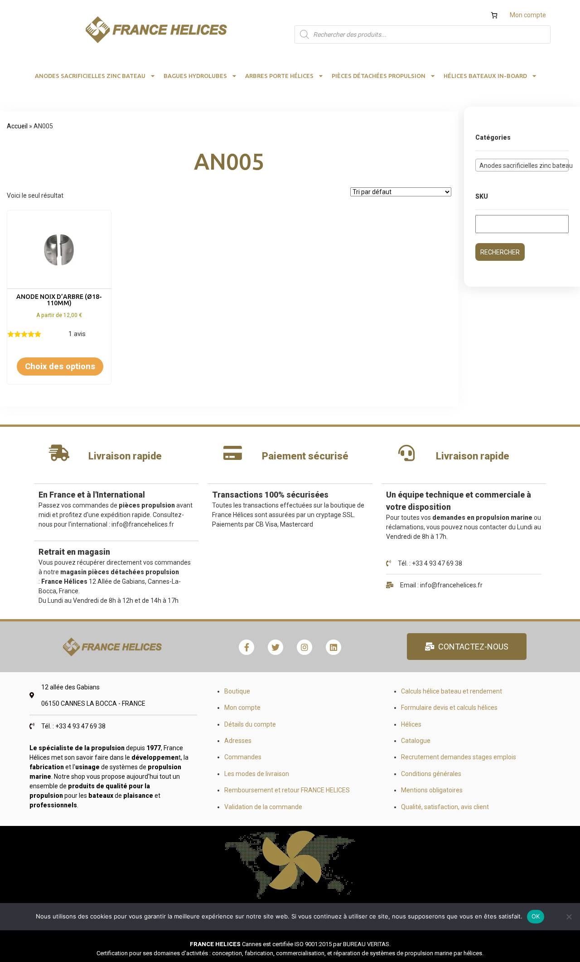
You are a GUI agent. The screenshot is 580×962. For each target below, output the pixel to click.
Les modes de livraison (256, 773)
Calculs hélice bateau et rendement (451, 691)
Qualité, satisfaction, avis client (445, 807)
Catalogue (415, 740)
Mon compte (528, 15)
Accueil (17, 126)
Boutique (237, 691)
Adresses (237, 740)
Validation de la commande (263, 807)
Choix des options (60, 366)
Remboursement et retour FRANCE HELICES (287, 790)
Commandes (242, 757)
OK (536, 916)
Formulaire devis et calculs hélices (449, 707)
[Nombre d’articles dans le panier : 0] (494, 15)
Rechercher (500, 252)
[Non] (568, 916)
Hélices (411, 724)
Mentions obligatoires (432, 790)
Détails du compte (250, 724)
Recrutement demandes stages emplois (458, 757)
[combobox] (522, 165)
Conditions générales (431, 773)
